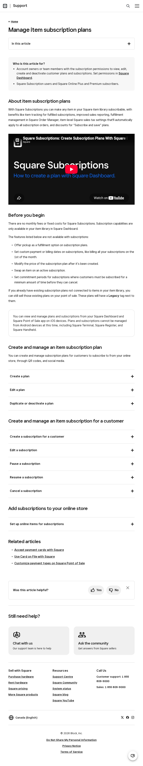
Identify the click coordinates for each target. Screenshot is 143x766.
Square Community (65, 682)
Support (20, 5)
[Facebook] (127, 717)
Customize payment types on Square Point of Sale (49, 563)
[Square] (5, 6)
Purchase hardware (21, 676)
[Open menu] (137, 5)
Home (14, 21)
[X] (122, 717)
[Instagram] (133, 717)
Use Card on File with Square (34, 556)
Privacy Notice (71, 745)
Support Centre (63, 676)
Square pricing (18, 688)
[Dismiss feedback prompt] (127, 588)
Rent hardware (18, 682)
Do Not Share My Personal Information (71, 739)
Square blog (60, 694)
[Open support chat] (132, 755)
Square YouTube (63, 700)
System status (62, 688)
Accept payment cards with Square (39, 550)
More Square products (23, 694)
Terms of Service (71, 751)
